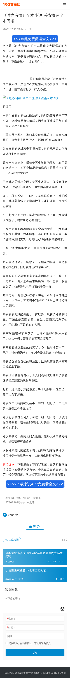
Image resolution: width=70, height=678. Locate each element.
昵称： (11, 618)
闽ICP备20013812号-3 (54, 673)
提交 (35, 652)
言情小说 (13, 514)
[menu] (64, 4)
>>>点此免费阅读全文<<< (35, 39)
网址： (11, 636)
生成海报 (13, 539)
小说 (29, 29)
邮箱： (11, 627)
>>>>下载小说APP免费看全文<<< (35, 484)
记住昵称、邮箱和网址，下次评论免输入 (29, 643)
